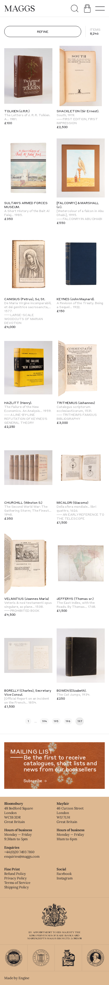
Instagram (65, 878)
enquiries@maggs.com (22, 856)
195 (56, 721)
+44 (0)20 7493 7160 (19, 852)
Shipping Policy (16, 887)
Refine (42, 31)
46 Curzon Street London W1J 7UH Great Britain (70, 815)
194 (44, 721)
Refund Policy (15, 873)
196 (68, 721)
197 (80, 721)
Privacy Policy (15, 878)
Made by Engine (16, 978)
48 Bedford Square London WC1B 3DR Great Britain (18, 815)
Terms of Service (17, 882)
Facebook (64, 873)
